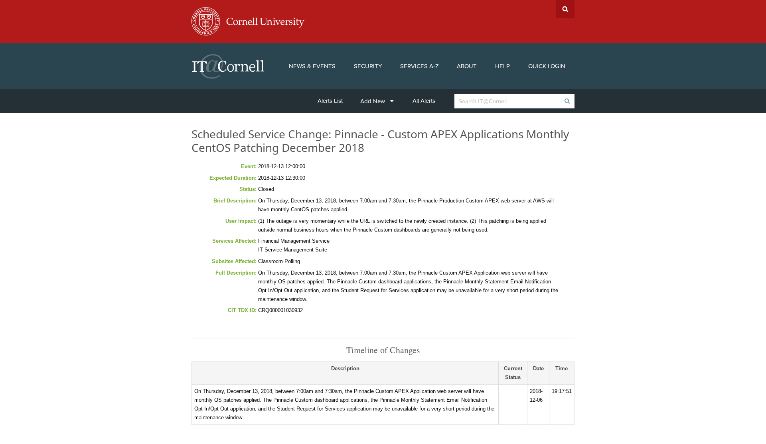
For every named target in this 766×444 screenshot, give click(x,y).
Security (368, 66)
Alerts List (330, 100)
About (467, 66)
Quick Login (546, 66)
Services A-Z (419, 66)
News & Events (312, 66)
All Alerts (424, 100)
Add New (372, 101)
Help (502, 66)
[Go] (566, 101)
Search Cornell (565, 9)
